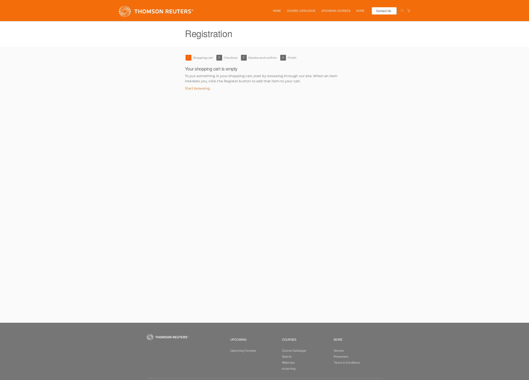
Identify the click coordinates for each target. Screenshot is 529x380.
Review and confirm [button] (262, 57)
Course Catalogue (301, 11)
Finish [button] (292, 57)
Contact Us (383, 11)
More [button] (360, 11)
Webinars (288, 362)
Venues (339, 350)
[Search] (402, 10)
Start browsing (197, 88)
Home (277, 11)
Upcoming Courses (335, 11)
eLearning (288, 368)
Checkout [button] (230, 57)
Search (287, 356)
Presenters (341, 356)
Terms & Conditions (347, 362)
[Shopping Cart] (408, 10)
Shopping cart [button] (203, 57)
